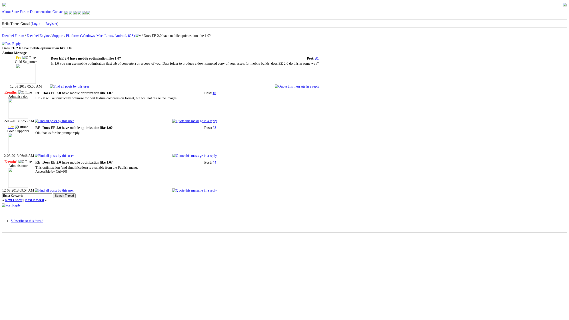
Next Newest (34, 200)
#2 (214, 93)
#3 (214, 128)
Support (57, 36)
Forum (24, 12)
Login (36, 24)
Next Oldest (13, 200)
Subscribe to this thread (27, 221)
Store (15, 12)
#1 (317, 58)
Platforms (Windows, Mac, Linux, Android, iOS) (100, 36)
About (6, 12)
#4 (214, 162)
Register (51, 24)
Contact (57, 12)
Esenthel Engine (38, 36)
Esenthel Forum (13, 36)
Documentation (41, 12)
